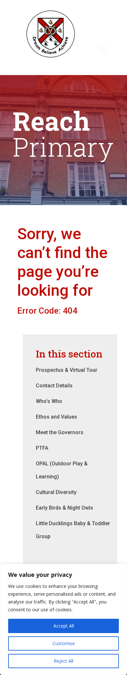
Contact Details (54, 386)
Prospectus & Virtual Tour (66, 370)
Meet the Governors (59, 432)
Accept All (63, 626)
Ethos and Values (56, 417)
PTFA (42, 448)
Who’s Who (49, 401)
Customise (63, 643)
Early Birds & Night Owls (64, 508)
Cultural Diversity (56, 492)
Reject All (63, 661)
